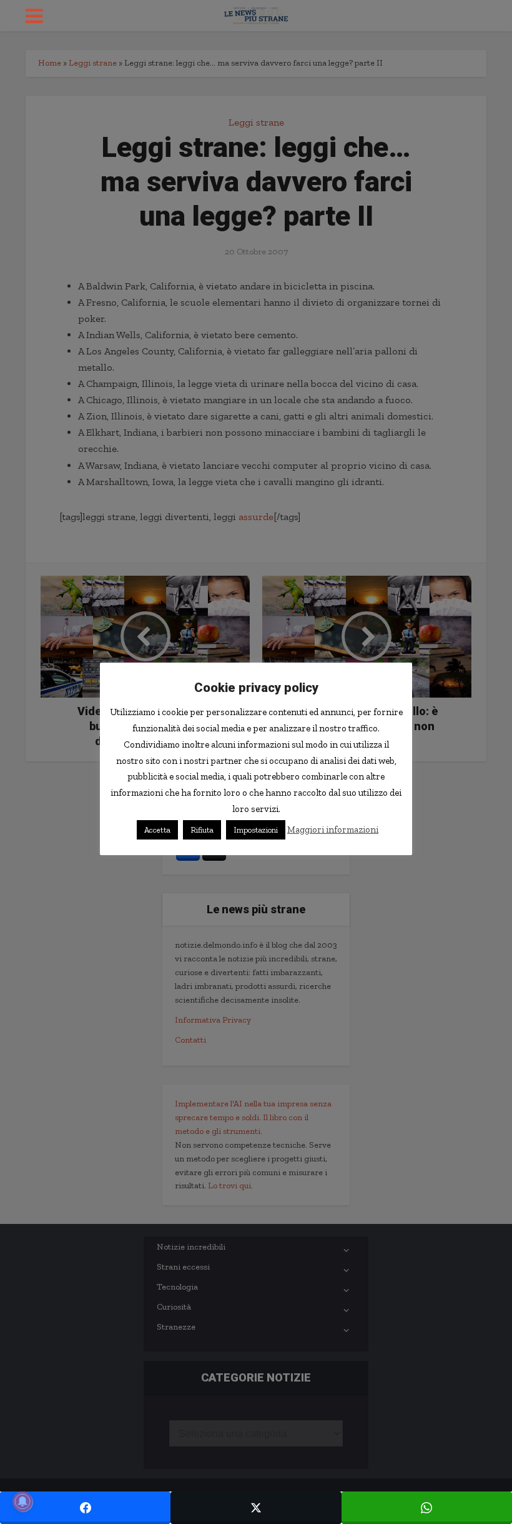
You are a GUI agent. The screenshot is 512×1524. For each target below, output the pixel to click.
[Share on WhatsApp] (427, 1507)
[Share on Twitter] (255, 1507)
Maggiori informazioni (332, 829)
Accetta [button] (157, 830)
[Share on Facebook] (85, 1507)
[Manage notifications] (22, 1501)
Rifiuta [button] (202, 830)
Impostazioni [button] (256, 830)
